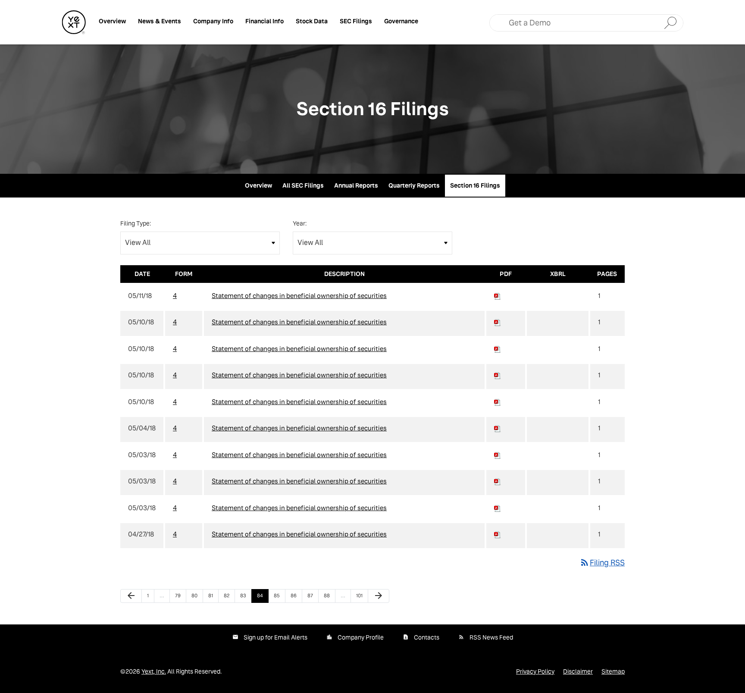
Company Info (213, 21)
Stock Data (312, 21)
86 (295, 595)
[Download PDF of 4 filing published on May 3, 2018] (497, 455)
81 (213, 595)
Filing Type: (135, 223)
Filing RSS (602, 563)
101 (361, 595)
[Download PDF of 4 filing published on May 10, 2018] (497, 322)
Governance (401, 21)
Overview (112, 21)
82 (229, 595)
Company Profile (361, 637)
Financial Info (264, 21)
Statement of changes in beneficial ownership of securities (299, 296)
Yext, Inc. (153, 671)
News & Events (159, 21)
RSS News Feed (491, 637)
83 (245, 595)
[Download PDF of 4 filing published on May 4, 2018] (497, 428)
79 (180, 595)
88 (329, 595)
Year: (300, 223)
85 (279, 595)
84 (262, 595)
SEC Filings (356, 21)
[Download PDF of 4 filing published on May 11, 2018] (497, 296)
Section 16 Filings (475, 185)
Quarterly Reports (414, 185)
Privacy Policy (535, 671)
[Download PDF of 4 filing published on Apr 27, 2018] (497, 534)
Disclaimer (578, 671)
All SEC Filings (303, 185)
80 (196, 595)
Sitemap (613, 671)
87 (312, 595)
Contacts (426, 637)
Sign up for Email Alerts (275, 637)
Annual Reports (356, 185)
